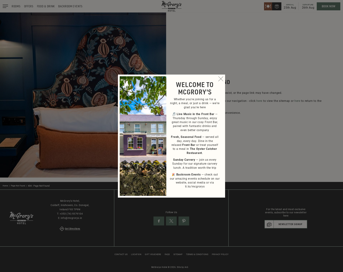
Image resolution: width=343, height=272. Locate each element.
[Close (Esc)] (220, 78)
